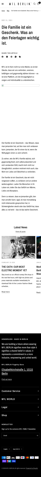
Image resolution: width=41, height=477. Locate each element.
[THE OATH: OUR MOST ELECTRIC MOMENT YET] (18, 247)
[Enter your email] (37, 435)
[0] (37, 4)
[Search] (34, 4)
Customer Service (11, 391)
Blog (8, 11)
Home (3, 11)
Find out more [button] (7, 379)
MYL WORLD (8, 399)
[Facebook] (3, 56)
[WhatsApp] (16, 56)
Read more (6, 292)
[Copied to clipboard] (20, 56)
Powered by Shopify (32, 468)
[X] (7, 56)
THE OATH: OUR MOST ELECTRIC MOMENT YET (14, 268)
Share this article (10, 53)
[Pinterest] (12, 56)
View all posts (21, 232)
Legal (4, 407)
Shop (4, 415)
